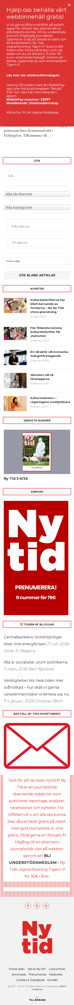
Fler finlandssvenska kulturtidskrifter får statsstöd (46, 332)
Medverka (55, 974)
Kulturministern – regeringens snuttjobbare (50, 400)
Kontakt (52, 980)
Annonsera (19, 974)
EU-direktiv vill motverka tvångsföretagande (49, 354)
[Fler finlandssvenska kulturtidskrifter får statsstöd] (15, 333)
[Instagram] (46, 906)
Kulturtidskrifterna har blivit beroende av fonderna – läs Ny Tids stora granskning (47, 306)
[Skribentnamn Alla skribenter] (37, 193)
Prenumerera (37, 974)
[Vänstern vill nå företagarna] (15, 380)
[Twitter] (37, 906)
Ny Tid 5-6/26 (16, 479)
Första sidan (17, 969)
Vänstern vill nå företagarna (42, 377)
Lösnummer (57, 969)
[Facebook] (28, 906)
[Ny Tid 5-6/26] (37, 452)
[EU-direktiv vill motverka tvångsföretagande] (15, 357)
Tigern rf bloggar (39, 624)
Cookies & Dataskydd (30, 980)
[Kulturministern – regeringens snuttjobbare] (15, 403)
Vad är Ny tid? (37, 969)
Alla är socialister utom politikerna (36, 662)
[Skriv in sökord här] (37, 176)
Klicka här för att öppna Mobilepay (32, 112)
